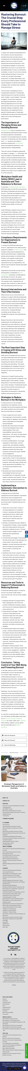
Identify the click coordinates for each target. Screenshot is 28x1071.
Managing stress (5, 130)
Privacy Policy (17, 1068)
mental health (19, 143)
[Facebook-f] (11, 954)
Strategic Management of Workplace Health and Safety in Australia (14, 786)
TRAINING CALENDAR (8, 818)
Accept (10, 1068)
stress (6, 141)
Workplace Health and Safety (16, 187)
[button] (4, 5)
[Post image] (14, 768)
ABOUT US (5, 797)
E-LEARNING (6, 822)
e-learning (22, 720)
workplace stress (18, 249)
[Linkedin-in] (15, 954)
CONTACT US (6, 800)
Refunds (14, 984)
